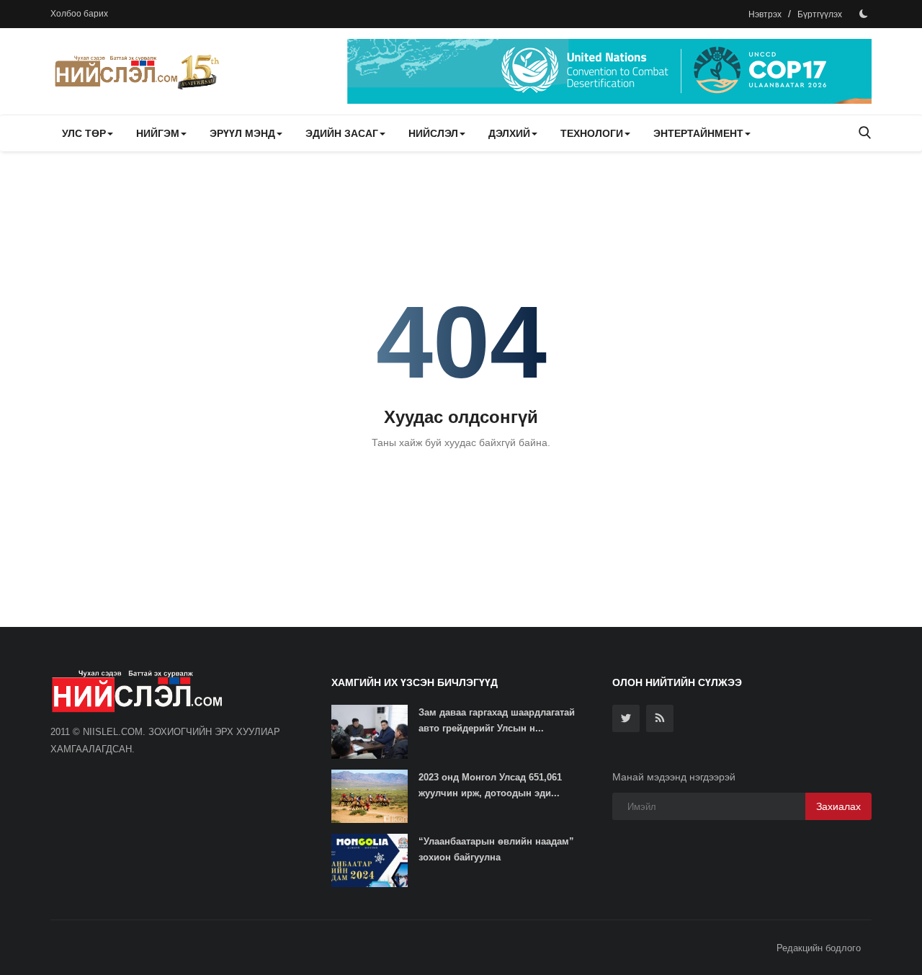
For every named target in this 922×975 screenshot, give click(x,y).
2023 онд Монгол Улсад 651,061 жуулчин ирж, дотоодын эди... (490, 785)
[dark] (864, 14)
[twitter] (626, 718)
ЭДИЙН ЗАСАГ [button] (341, 133)
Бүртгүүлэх (819, 14)
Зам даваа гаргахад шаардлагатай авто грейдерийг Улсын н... (497, 720)
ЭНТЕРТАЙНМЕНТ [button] (698, 133)
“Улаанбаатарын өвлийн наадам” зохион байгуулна (496, 849)
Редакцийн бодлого (818, 948)
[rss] (659, 718)
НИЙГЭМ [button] (157, 133)
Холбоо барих (79, 14)
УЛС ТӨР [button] (84, 133)
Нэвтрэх (765, 14)
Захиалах (838, 806)
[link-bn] (609, 71)
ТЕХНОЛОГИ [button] (591, 133)
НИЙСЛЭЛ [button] (433, 133)
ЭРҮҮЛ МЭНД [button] (242, 133)
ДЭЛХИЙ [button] (509, 133)
